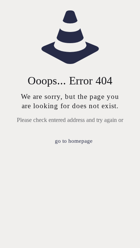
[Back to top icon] (125, 233)
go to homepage (74, 141)
